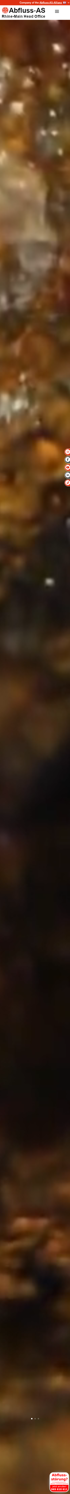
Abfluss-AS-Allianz (50, 2)
